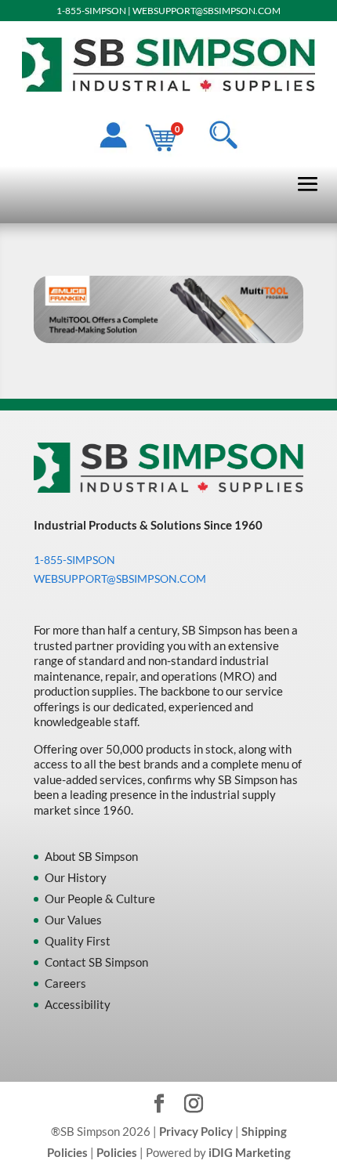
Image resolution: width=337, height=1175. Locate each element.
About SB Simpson (91, 856)
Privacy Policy (196, 1131)
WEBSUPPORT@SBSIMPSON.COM (206, 10)
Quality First (78, 941)
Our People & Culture (100, 898)
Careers (65, 983)
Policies (116, 1152)
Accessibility (78, 1004)
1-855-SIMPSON (91, 10)
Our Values (73, 920)
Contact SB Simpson (96, 962)
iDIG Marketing (249, 1152)
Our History (76, 877)
